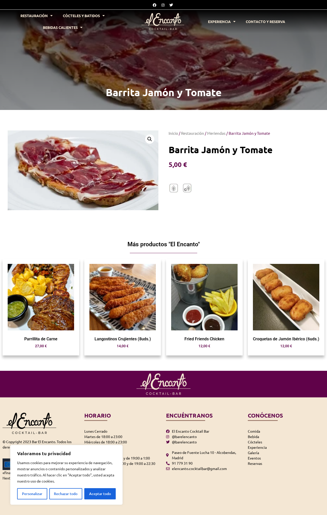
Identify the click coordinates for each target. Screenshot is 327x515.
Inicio (173, 133)
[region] (66, 475)
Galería (253, 452)
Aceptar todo (100, 493)
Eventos (254, 458)
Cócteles (255, 442)
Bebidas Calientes (60, 27)
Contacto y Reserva (265, 21)
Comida (254, 431)
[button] (149, 139)
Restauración (34, 15)
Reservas (255, 463)
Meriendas (216, 133)
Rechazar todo (65, 493)
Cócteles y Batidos (81, 15)
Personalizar (32, 493)
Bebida (253, 436)
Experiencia (219, 21)
